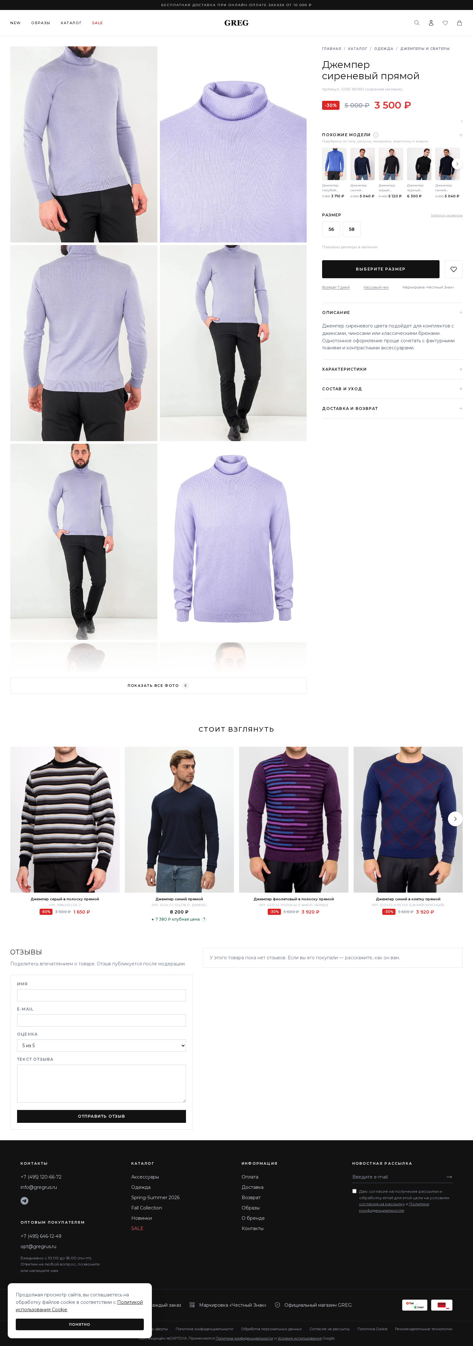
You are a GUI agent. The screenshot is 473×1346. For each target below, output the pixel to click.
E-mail (25, 1009)
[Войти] (431, 23)
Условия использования (300, 1338)
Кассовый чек (376, 287)
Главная (331, 49)
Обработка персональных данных (271, 1329)
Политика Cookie (372, 1329)
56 (331, 229)
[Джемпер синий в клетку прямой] (408, 820)
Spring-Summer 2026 (155, 1197)
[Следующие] (457, 163)
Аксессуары (145, 1177)
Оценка (27, 1034)
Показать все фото (157, 685)
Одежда (384, 49)
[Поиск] (417, 23)
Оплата (250, 1177)
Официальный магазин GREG (318, 1305)
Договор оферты (153, 1329)
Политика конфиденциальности (204, 1329)
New (15, 23)
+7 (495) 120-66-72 (41, 1177)
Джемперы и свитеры (425, 49)
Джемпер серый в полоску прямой (65, 899)
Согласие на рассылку (330, 1329)
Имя (22, 983)
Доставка (253, 1187)
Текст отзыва (35, 1059)
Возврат (251, 1197)
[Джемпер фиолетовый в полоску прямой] (293, 820)
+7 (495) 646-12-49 (41, 1236)
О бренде (253, 1218)
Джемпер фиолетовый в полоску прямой (294, 899)
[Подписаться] (449, 1177)
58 (352, 229)
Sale (97, 23)
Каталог (71, 23)
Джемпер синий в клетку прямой (408, 899)
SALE (137, 1228)
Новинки (141, 1218)
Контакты (253, 1228)
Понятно (80, 1324)
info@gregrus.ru (39, 1187)
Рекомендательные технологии (423, 1329)
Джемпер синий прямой (179, 899)
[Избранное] (445, 23)
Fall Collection (146, 1208)
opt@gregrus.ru (38, 1246)
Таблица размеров (447, 215)
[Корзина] (459, 23)
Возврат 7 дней (336, 287)
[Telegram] (24, 1201)
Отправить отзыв (101, 1116)
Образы (41, 23)
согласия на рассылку (382, 1203)
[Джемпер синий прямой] (179, 820)
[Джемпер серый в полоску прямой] (65, 820)
